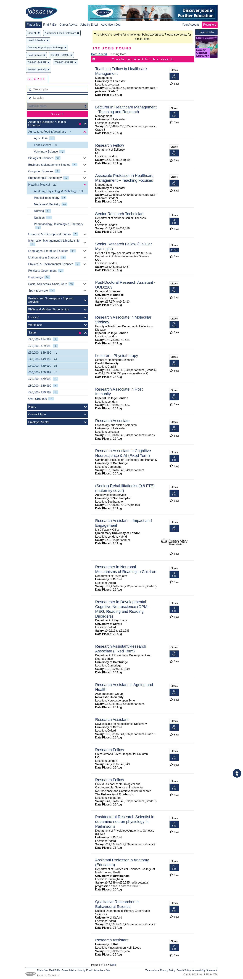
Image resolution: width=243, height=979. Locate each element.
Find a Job (33, 24)
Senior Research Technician (119, 214)
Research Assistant (111, 719)
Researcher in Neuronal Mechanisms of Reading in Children (125, 569)
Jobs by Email (89, 24)
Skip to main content (14, 3)
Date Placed (99, 54)
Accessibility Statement (204, 970)
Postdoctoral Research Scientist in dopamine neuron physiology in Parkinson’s (124, 822)
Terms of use (152, 970)
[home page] (41, 13)
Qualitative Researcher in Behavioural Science (117, 904)
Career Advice (68, 24)
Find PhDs (50, 24)
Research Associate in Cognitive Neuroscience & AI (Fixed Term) (123, 453)
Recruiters (209, 24)
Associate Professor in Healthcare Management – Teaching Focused (124, 178)
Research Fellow (109, 145)
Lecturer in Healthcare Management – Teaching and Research (126, 109)
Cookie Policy (184, 970)
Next (113, 964)
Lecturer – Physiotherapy (116, 355)
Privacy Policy (167, 970)
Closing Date (118, 54)
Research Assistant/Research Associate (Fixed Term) (120, 648)
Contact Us (54, 975)
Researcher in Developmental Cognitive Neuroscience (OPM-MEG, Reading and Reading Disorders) (122, 609)
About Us (42, 975)
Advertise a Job (110, 24)
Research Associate (112, 420)
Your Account (190, 24)
